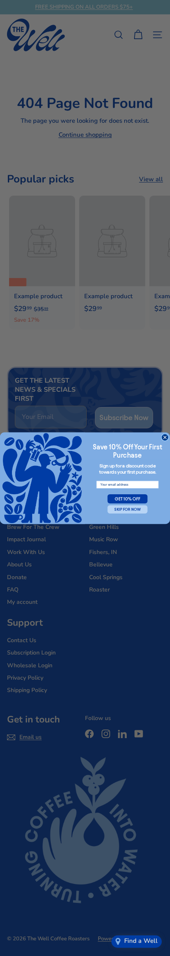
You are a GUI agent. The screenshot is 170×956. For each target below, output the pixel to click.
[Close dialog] (165, 437)
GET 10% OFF (127, 498)
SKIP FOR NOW (127, 509)
